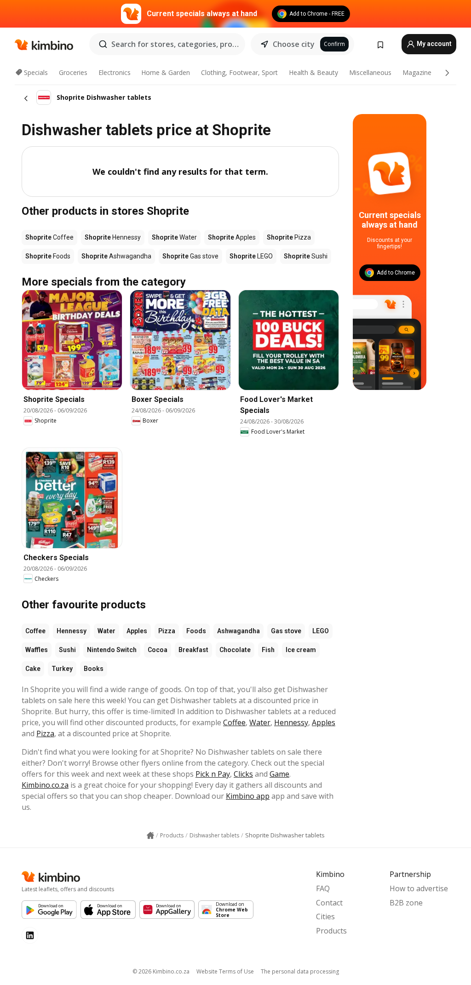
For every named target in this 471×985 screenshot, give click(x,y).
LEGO (320, 631)
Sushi (67, 649)
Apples (136, 631)
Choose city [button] (294, 44)
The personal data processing (300, 971)
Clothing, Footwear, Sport (239, 72)
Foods (196, 631)
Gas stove (286, 631)
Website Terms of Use (225, 971)
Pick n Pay (212, 774)
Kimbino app (248, 796)
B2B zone (406, 903)
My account (433, 43)
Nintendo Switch (112, 649)
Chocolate (235, 649)
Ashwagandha (238, 631)
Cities (325, 916)
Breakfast (193, 649)
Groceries (73, 72)
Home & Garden (165, 72)
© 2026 (161, 971)
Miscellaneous (370, 72)
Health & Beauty (313, 72)
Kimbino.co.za (45, 785)
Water (106, 631)
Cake (32, 668)
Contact (329, 903)
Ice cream (301, 649)
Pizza (166, 631)
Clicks (243, 774)
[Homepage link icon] (150, 835)
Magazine (416, 72)
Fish (268, 649)
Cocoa (157, 649)
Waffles (36, 649)
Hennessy (71, 631)
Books (93, 668)
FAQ (323, 888)
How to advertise (419, 888)
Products (331, 931)
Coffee (35, 631)
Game (279, 774)
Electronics (114, 72)
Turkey (62, 668)
